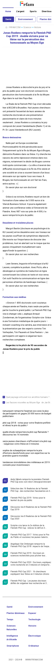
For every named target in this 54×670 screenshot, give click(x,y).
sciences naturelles (12, 628)
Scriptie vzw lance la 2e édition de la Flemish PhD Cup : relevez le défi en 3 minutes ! (27, 526)
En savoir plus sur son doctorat (21, 187)
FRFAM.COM (14, 27)
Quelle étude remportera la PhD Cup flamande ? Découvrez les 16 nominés (25, 433)
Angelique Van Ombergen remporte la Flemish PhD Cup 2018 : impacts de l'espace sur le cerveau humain (30, 545)
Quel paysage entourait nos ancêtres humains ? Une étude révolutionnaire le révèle (28, 397)
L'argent (20, 11)
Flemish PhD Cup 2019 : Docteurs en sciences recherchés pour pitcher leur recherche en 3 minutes (27, 554)
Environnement (25, 19)
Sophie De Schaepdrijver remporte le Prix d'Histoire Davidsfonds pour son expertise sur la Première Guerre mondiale (26, 453)
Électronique (34, 636)
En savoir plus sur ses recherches (22, 254)
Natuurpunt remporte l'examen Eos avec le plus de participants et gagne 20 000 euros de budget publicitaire (27, 413)
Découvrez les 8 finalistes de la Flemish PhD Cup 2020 (30, 517)
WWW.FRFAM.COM (34, 659)
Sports (33, 11)
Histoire (37, 27)
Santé (8, 19)
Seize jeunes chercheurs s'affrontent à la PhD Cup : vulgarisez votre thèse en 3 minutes (27, 442)
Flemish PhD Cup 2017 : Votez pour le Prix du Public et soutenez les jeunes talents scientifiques (29, 536)
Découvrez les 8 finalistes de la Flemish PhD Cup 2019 (30, 508)
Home (8, 11)
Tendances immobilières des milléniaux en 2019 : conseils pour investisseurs (27, 463)
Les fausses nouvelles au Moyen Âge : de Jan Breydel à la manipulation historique (28, 402)
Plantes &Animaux (16, 613)
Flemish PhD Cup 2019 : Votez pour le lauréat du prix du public (27, 499)
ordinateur (33, 646)
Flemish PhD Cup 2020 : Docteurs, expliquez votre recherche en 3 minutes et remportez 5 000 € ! (30, 563)
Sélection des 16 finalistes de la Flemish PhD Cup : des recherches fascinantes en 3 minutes (30, 490)
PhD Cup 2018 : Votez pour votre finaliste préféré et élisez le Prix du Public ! (26, 424)
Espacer (32, 613)
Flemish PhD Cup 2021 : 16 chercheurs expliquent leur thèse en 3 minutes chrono (29, 572)
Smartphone (13, 646)
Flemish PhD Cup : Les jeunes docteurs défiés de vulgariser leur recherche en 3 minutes (28, 582)
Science (27, 27)
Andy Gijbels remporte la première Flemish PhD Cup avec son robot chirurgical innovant (30, 480)
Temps (10, 619)
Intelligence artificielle (12, 638)
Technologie (34, 619)
